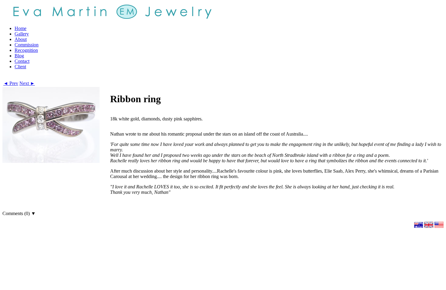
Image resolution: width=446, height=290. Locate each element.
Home (20, 28)
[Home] (111, 11)
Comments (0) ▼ (19, 213)
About (21, 39)
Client (20, 66)
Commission (27, 44)
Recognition (26, 50)
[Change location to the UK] (428, 226)
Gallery (22, 33)
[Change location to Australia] (418, 226)
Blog (19, 55)
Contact (22, 61)
